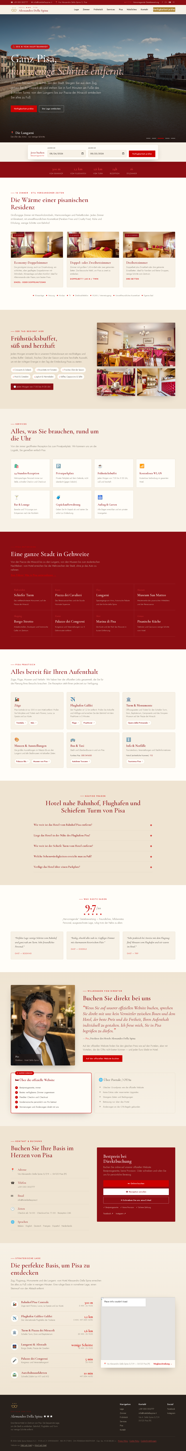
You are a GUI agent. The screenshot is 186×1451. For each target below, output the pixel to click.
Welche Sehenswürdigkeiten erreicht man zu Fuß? (63, 856)
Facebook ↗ (108, 1213)
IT (162, 2)
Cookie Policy (134, 1441)
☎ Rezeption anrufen (136, 1191)
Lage (76, 9)
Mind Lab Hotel (40, 1445)
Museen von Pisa (40, 761)
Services (111, 9)
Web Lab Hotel (26, 1445)
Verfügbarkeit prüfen (164, 9)
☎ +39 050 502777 (19, 2)
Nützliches (132, 9)
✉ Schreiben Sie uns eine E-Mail (136, 1200)
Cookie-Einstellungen (149, 1441)
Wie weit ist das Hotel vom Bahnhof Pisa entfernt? (63, 825)
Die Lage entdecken (51, 108)
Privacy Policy (123, 1441)
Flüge (74, 722)
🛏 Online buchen (136, 1183)
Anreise (52, 148)
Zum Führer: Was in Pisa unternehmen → (33, 575)
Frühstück (98, 9)
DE (170, 2)
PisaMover (88, 722)
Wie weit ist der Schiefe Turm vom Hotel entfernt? (63, 846)
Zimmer (86, 9)
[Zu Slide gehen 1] (148, 138)
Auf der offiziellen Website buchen (102, 1058)
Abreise (92, 148)
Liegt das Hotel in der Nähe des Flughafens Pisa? (62, 835)
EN (166, 2)
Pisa (121, 9)
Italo (32, 722)
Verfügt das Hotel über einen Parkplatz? (57, 867)
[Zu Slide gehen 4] (166, 138)
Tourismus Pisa (134, 761)
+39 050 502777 (26, 1186)
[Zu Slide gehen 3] (160, 138)
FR (174, 2)
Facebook (171, 1408)
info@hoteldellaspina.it (27, 1200)
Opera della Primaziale (138, 722)
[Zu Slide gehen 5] (173, 138)
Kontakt (144, 9)
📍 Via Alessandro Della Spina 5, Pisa (71, 2)
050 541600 (86, 755)
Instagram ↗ (121, 1213)
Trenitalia (20, 722)
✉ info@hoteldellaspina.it (41, 2)
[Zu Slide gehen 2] (154, 138)
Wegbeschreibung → (162, 1363)
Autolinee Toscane (80, 761)
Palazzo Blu (21, 761)
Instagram (171, 1413)
